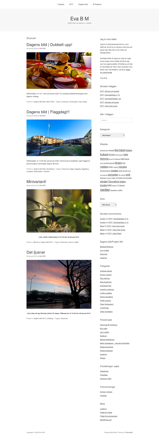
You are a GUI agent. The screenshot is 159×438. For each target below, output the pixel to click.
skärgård (123, 175)
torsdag (103, 185)
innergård (29, 171)
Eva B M (79, 18)
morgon (115, 167)
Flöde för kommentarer (108, 416)
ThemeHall (128, 432)
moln (111, 166)
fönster (112, 154)
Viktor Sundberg (106, 311)
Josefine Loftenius (107, 289)
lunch (101, 163)
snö (128, 174)
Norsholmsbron (105, 171)
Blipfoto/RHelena (106, 246)
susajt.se (103, 258)
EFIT (71, 4)
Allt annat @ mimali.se (108, 325)
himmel (111, 159)
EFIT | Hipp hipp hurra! (108, 106)
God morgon (119, 155)
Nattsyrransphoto (106, 347)
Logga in (103, 409)
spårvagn (103, 178)
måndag (122, 166)
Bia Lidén (103, 328)
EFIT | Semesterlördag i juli (110, 98)
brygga (111, 150)
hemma (70, 242)
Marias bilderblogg (107, 339)
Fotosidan (104, 375)
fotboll (122, 150)
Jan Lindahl (104, 250)
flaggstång (85, 169)
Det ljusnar (35, 252)
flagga (72, 169)
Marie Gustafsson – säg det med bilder (114, 343)
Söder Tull (115, 178)
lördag (85, 102)
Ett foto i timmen (106, 392)
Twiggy (102, 358)
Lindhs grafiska (106, 293)
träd (109, 185)
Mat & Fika (50, 102)
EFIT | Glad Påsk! (114, 233)
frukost (104, 154)
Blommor (37, 242)
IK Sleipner (97, 4)
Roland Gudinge (106, 350)
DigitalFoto (104, 371)
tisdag (123, 181)
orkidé (76, 242)
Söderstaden (38, 171)
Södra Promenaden (125, 178)
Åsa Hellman (105, 278)
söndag (104, 181)
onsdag (114, 170)
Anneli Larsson (106, 274)
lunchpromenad (109, 163)
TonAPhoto (104, 308)
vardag (105, 189)
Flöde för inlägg (106, 412)
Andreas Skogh (106, 271)
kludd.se (103, 336)
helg (80, 102)
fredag (129, 150)
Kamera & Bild (105, 378)
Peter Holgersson (106, 304)
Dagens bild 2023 (40, 102)
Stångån (109, 178)
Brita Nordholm (106, 282)
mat (123, 163)
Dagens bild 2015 (47, 242)
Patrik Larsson (105, 300)
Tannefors (113, 181)
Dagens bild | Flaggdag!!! (48, 111)
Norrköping (50, 169)
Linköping (50, 318)
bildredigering (104, 150)
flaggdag (78, 169)
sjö (119, 175)
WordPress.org (106, 420)
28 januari (65, 102)
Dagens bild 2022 (40, 169)
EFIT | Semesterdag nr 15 (110, 95)
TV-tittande (121, 185)
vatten (120, 190)
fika (116, 150)
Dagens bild (83, 4)
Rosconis (103, 254)
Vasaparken (113, 190)
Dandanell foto (105, 286)
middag (104, 166)
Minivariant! (36, 181)
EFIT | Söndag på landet (109, 102)
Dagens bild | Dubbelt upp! (49, 44)
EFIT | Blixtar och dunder (109, 91)
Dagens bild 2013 (40, 318)
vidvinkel (46, 171)
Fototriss (61, 4)
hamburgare (73, 102)
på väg (125, 171)
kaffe (122, 159)
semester (113, 174)
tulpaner (114, 185)
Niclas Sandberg (106, 297)
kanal (127, 159)
